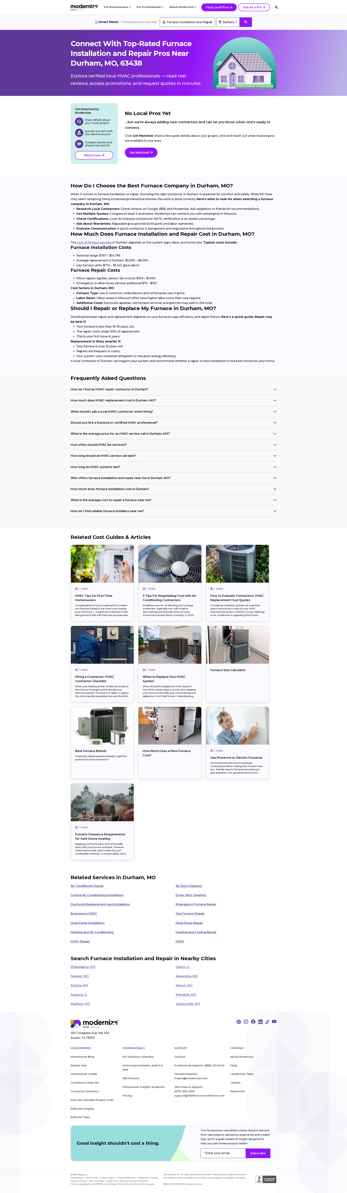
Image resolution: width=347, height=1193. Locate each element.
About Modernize (181, 7)
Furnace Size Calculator (228, 670)
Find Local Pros (217, 7)
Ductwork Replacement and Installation (100, 904)
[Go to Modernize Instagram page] (246, 1022)
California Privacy (79, 1181)
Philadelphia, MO (83, 967)
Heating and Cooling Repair (196, 932)
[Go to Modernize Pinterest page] (239, 1022)
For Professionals (149, 7)
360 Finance (131, 1078)
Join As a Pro (252, 7)
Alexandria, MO (187, 976)
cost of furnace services (94, 242)
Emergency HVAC (84, 913)
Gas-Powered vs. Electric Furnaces (236, 757)
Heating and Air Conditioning (92, 932)
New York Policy (96, 1181)
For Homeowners (116, 7)
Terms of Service (141, 1184)
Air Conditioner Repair (87, 886)
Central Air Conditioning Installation (97, 895)
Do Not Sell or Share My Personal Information (127, 1181)
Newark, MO (80, 976)
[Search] (276, 7)
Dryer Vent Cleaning (191, 895)
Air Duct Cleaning (189, 886)
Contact (179, 1056)
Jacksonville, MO (188, 1004)
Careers (235, 1082)
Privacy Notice (77, 1178)
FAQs (233, 1065)
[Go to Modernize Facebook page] (253, 1022)
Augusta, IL (79, 994)
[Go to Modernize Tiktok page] (267, 1022)
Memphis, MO (186, 994)
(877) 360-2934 (184, 1091)
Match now (92, 155)
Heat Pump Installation (88, 923)
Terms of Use (92, 1178)
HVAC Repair (80, 941)
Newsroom (237, 1091)
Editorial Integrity (82, 1108)
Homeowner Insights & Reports (144, 1087)
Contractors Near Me (84, 1082)
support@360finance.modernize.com (199, 1095)
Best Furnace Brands (90, 751)
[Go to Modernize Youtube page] (274, 1022)
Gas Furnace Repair (190, 913)
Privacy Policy (124, 1184)
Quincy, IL (183, 967)
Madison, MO (80, 1004)
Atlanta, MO (79, 985)
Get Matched (140, 152)
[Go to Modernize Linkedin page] (260, 1022)
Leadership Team (242, 1074)
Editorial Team (80, 1117)
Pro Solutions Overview (138, 1056)
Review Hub (78, 1065)
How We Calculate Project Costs (92, 1100)
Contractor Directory (84, 1091)
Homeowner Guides (84, 1074)
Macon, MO (184, 985)
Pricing (127, 1095)
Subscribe (258, 1153)
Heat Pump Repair (189, 923)
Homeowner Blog (82, 1056)
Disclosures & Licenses (148, 1178)
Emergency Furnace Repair (196, 904)
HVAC (180, 941)
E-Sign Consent (108, 1178)
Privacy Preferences (127, 1178)
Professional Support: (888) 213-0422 (199, 1065)
